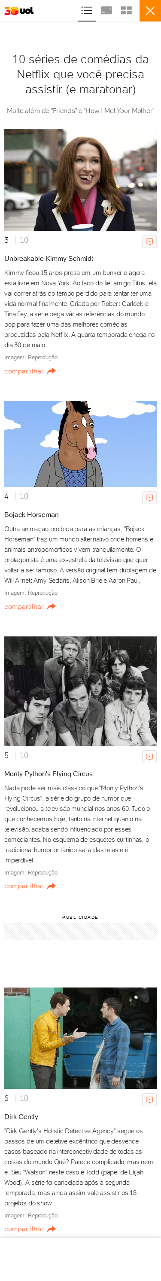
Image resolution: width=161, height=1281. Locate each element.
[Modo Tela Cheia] (107, 9)
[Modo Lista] (87, 9)
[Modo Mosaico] (126, 9)
